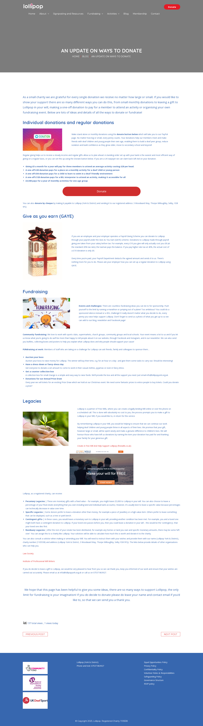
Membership (140, 13)
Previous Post (35, 634)
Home (31, 13)
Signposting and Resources (68, 13)
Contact (155, 13)
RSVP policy (149, 683)
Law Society (28, 553)
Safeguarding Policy (153, 676)
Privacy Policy (150, 666)
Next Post (170, 634)
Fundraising (94, 13)
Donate (172, 7)
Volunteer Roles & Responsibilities (159, 673)
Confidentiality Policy (153, 669)
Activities (112, 13)
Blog (126, 13)
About (43, 13)
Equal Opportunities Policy (155, 662)
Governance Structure (154, 680)
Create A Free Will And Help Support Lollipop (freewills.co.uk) (104, 446)
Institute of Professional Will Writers (39, 561)
